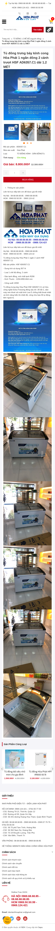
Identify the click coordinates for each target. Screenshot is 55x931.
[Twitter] (11, 918)
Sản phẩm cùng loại (15, 744)
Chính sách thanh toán (11, 860)
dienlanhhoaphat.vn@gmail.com (21, 912)
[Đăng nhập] (27, 13)
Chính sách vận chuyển (12, 863)
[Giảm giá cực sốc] (49, 29)
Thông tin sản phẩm (15, 188)
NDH (23, 927)
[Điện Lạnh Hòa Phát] (27, 18)
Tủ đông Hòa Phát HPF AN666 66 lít (40, 773)
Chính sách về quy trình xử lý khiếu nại (18, 878)
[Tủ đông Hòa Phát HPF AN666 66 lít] (40, 759)
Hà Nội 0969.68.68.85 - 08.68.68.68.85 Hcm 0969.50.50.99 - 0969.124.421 (25, 901)
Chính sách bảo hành (11, 871)
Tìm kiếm (37, 29)
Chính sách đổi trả (9, 867)
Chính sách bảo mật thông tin (14, 875)
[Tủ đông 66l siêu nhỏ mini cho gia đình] (15, 759)
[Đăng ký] (35, 13)
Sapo (40, 927)
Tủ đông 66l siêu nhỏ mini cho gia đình (14, 773)
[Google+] (18, 918)
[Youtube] (25, 918)
